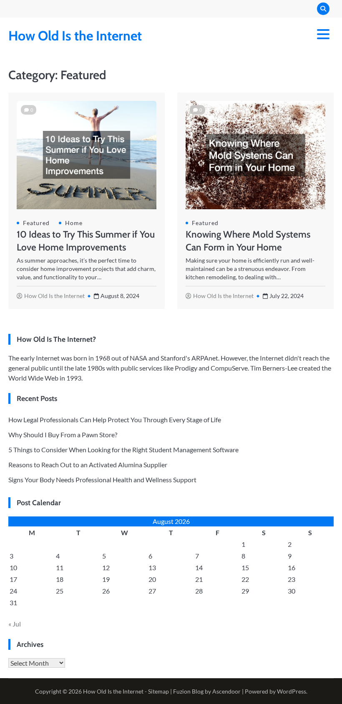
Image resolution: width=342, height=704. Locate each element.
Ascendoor (226, 691)
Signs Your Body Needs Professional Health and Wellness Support (102, 480)
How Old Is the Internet (75, 36)
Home (74, 223)
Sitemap (158, 691)
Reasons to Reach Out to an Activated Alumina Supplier (87, 464)
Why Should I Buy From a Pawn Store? (62, 434)
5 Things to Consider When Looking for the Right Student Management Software (123, 449)
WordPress (291, 691)
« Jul (14, 624)
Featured (36, 223)
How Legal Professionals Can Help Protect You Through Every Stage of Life (114, 419)
